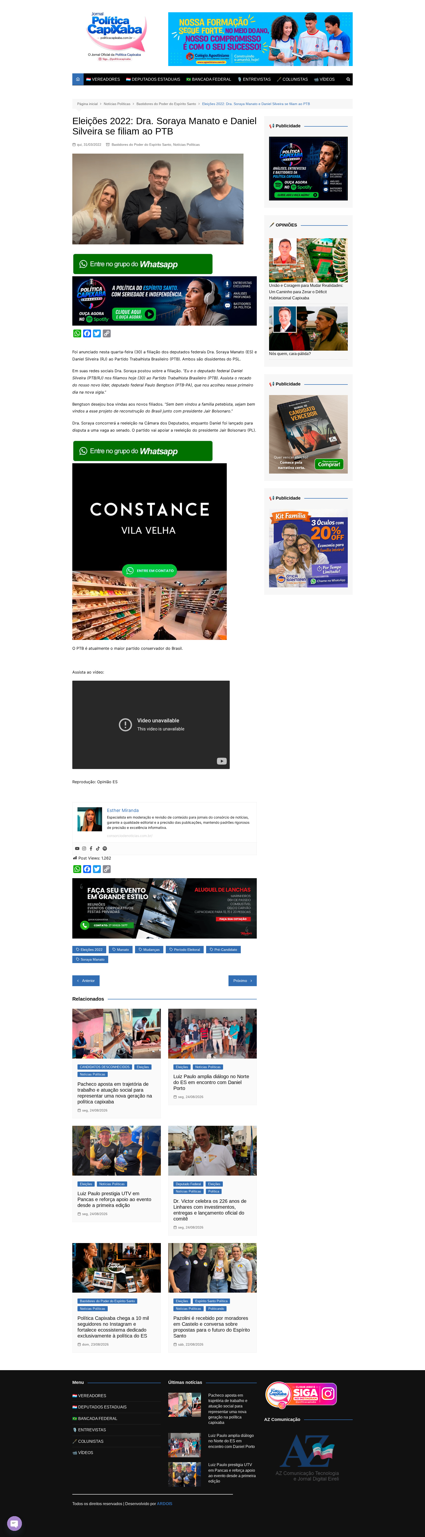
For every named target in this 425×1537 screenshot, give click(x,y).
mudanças (151, 950)
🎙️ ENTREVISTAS (254, 79)
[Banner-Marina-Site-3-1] (164, 907)
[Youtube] (77, 848)
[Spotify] (105, 848)
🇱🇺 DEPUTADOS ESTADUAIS (153, 79)
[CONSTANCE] (149, 551)
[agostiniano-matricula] (260, 39)
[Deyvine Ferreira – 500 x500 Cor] (308, 548)
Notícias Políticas (186, 144)
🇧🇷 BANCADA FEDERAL (208, 79)
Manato (123, 950)
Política (213, 1191)
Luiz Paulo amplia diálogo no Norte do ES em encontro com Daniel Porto (211, 1082)
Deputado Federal (188, 1184)
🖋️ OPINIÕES (283, 225)
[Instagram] (84, 848)
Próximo (240, 981)
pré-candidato (225, 950)
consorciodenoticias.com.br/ (129, 836)
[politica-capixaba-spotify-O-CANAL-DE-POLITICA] (308, 168)
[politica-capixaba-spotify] (164, 300)
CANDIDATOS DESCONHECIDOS (105, 1067)
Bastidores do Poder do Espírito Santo (141, 144)
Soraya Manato (93, 959)
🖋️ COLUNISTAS (292, 79)
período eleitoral (187, 950)
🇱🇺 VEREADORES (103, 79)
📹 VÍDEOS (324, 79)
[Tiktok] (98, 848)
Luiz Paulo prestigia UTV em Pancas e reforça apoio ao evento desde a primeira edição (114, 1199)
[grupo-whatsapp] (143, 263)
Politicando (216, 1309)
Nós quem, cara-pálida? (290, 354)
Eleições (143, 1067)
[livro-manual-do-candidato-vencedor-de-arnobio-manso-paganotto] (308, 434)
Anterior (88, 981)
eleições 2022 (92, 950)
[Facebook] (91, 848)
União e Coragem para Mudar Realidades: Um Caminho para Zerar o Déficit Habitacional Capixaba (306, 291)
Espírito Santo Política (211, 1301)
